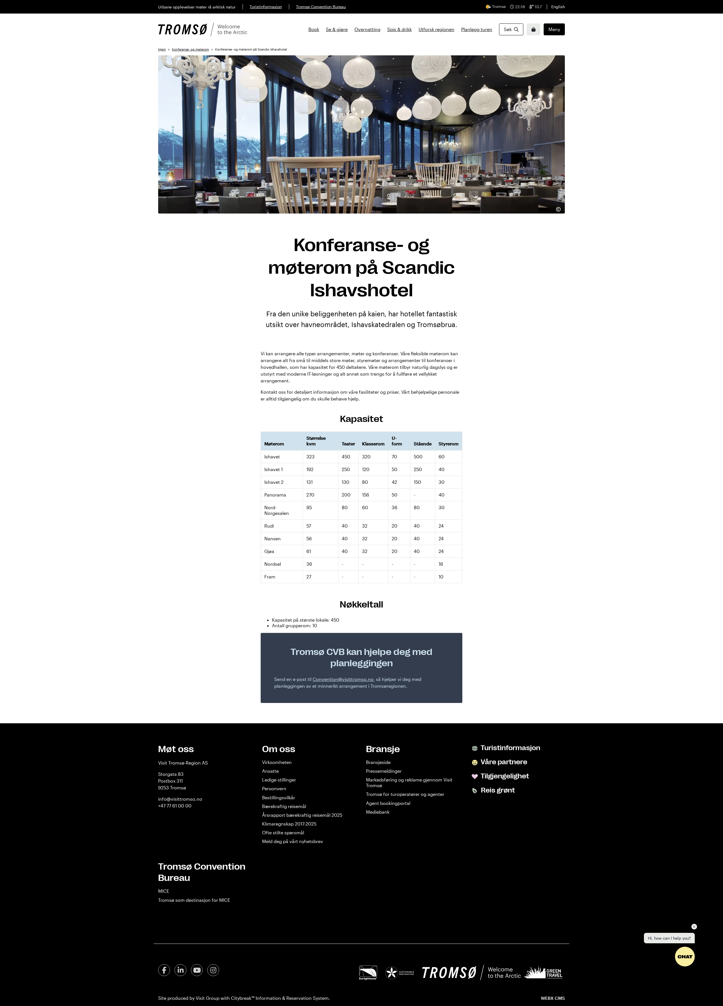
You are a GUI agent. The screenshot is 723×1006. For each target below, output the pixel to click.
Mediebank (377, 812)
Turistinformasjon (266, 6)
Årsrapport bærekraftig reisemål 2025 (302, 815)
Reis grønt (497, 790)
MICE (163, 891)
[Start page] (202, 29)
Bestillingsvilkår (278, 797)
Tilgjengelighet (504, 776)
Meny (554, 29)
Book (313, 29)
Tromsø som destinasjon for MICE (194, 900)
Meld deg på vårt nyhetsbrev (292, 841)
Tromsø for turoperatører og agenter (405, 794)
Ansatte (270, 771)
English (558, 6)
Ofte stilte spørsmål (283, 832)
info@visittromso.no (180, 799)
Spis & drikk (399, 29)
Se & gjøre (337, 29)
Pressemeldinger (384, 771)
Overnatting (367, 29)
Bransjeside (378, 762)
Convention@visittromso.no (343, 679)
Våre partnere (503, 762)
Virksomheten (277, 762)
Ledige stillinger (279, 779)
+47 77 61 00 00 (174, 805)
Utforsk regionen (436, 29)
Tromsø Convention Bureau (321, 6)
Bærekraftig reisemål (284, 806)
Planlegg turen (476, 29)
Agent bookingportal (388, 803)
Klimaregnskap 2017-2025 (289, 823)
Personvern (274, 788)
